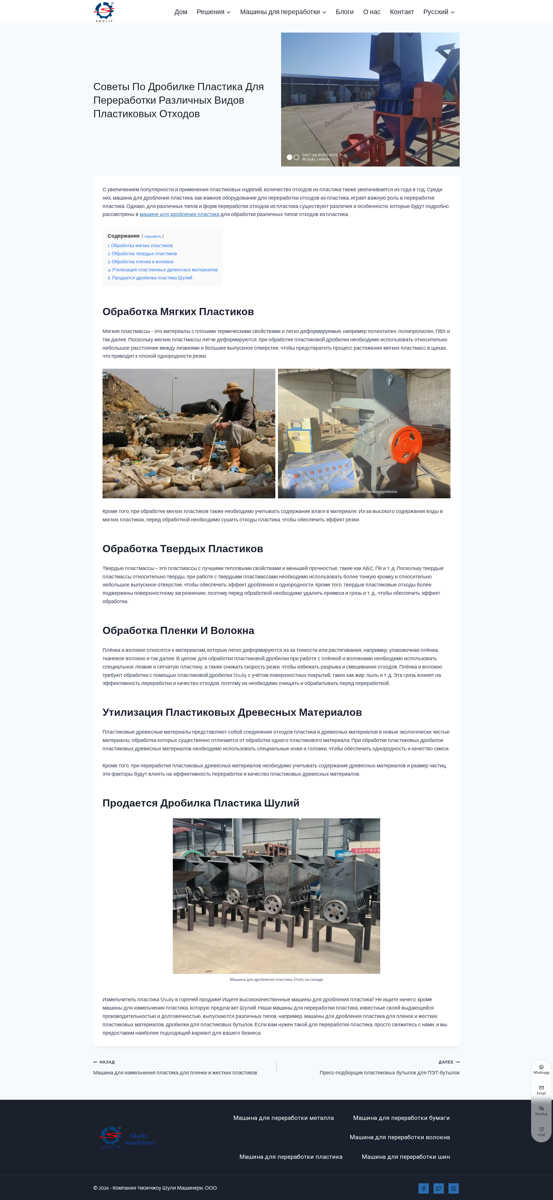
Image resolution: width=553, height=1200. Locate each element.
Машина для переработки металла (283, 1117)
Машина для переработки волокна (400, 1137)
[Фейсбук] (423, 1188)
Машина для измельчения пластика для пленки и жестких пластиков (175, 1067)
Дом (181, 11)
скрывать (152, 236)
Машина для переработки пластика (290, 1156)
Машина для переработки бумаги (401, 1117)
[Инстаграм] (453, 1188)
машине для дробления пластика (179, 214)
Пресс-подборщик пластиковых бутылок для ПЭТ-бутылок (390, 1067)
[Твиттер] (438, 1188)
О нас (372, 11)
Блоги (345, 11)
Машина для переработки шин (406, 1156)
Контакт (402, 11)
